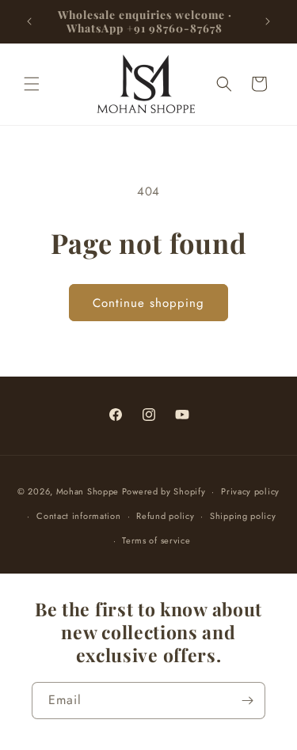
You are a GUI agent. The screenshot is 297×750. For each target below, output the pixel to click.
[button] (31, 83)
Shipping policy (243, 515)
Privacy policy (250, 491)
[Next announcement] (267, 21)
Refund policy (165, 515)
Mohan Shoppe (87, 491)
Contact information (78, 515)
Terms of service (156, 540)
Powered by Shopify (164, 491)
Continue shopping (148, 303)
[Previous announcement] (29, 21)
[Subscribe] (247, 700)
